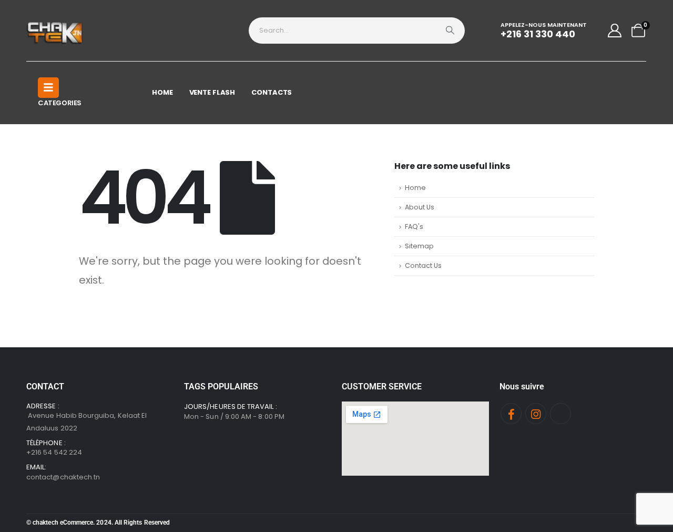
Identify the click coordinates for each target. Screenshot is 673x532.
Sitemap (419, 246)
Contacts (271, 92)
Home (162, 92)
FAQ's (414, 226)
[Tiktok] (560, 413)
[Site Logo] (55, 30)
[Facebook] (511, 413)
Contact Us (423, 265)
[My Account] (615, 30)
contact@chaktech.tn (63, 477)
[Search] (450, 30)
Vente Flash (212, 92)
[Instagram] (535, 413)
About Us (419, 207)
